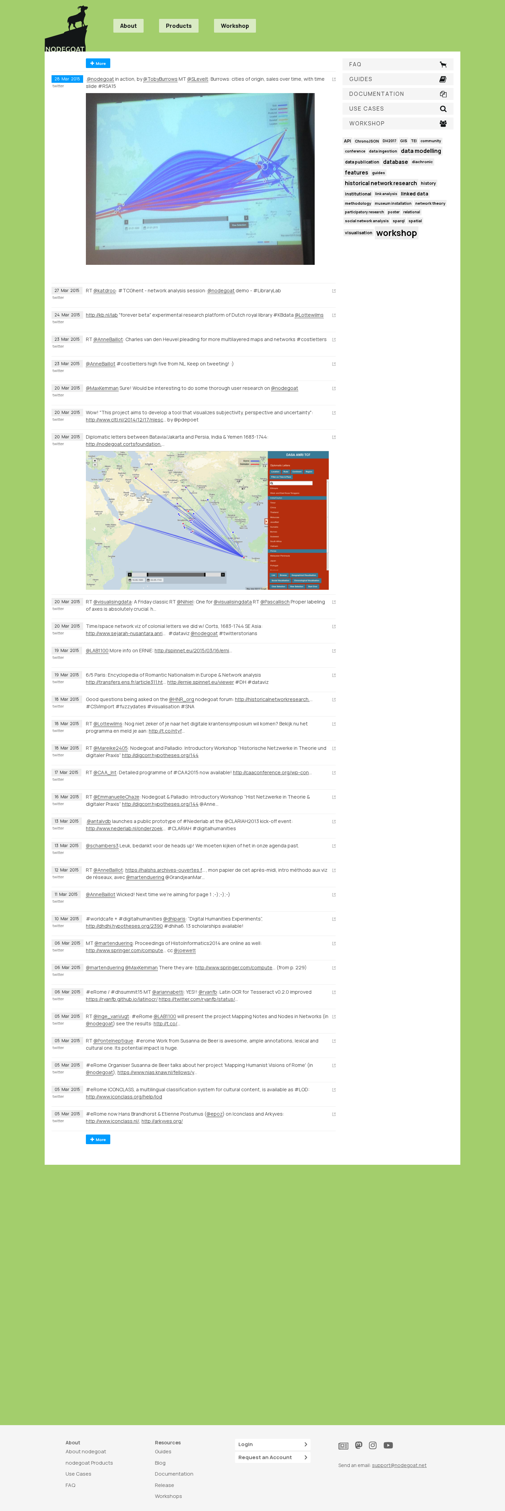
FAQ (70, 1485)
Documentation (174, 1473)
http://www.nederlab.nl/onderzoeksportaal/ (126, 828)
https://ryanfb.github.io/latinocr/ (122, 999)
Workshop (235, 25)
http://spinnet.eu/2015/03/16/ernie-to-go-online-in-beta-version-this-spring (195, 650)
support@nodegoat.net (399, 1465)
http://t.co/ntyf (165, 731)
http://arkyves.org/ (162, 1121)
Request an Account (265, 1457)
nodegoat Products (89, 1462)
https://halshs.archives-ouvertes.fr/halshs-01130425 (165, 870)
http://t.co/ (165, 1023)
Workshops (168, 1496)
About (128, 25)
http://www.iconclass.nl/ (112, 1121)
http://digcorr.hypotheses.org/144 (160, 755)
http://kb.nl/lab (102, 315)
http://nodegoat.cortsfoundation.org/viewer (126, 444)
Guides (163, 1451)
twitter (58, 85)
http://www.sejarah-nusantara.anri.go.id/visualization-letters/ (126, 633)
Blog (160, 1462)
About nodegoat (86, 1451)
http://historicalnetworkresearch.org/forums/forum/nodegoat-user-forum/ (275, 699)
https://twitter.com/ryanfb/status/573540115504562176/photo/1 (199, 999)
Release (164, 1485)
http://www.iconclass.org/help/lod (124, 1096)
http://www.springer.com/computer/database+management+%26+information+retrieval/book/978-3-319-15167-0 (126, 950)
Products (179, 25)
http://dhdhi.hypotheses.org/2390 (124, 926)
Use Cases (78, 1473)
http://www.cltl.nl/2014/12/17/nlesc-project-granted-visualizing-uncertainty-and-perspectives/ (126, 419)
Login (245, 1444)
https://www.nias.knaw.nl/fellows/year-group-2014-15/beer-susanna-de (157, 1072)
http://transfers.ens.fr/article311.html (126, 682)
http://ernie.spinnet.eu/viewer (200, 682)
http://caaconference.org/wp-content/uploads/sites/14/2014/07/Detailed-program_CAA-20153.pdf (273, 772)
